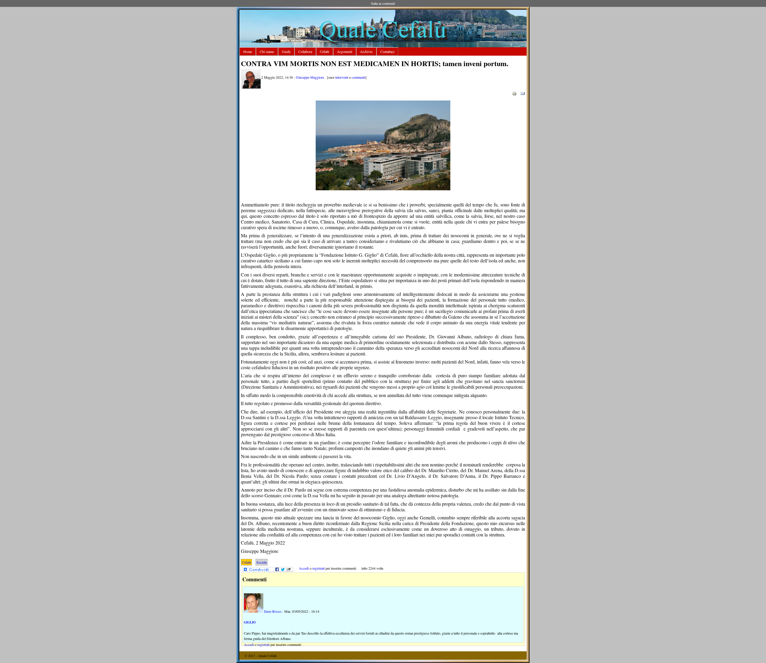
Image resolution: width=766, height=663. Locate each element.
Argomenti (344, 51)
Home (247, 51)
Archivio (366, 51)
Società (261, 562)
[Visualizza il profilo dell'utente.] (251, 87)
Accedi (304, 568)
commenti (358, 77)
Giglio (250, 622)
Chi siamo (267, 51)
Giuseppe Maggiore (310, 77)
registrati (318, 568)
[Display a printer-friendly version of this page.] (514, 93)
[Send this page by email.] (522, 93)
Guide (286, 51)
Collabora (305, 51)
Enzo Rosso (272, 611)
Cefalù (324, 51)
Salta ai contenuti (383, 3)
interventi (341, 77)
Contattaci (387, 51)
